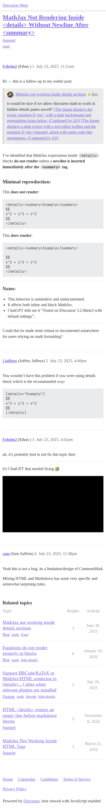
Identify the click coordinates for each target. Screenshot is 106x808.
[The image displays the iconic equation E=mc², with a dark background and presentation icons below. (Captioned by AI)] (49, 115)
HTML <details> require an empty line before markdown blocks (30, 715)
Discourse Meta (15, 5)
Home (8, 779)
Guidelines (49, 779)
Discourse (31, 801)
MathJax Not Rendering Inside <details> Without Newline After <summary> (46, 25)
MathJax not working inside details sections (50, 94)
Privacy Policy (14, 789)
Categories (26, 779)
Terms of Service (77, 779)
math (6, 46)
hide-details (29, 660)
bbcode (31, 697)
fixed (24, 635)
